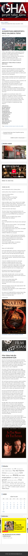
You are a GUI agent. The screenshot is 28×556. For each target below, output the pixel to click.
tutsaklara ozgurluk (15, 486)
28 (17, 508)
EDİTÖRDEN (5, 531)
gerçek (4, 480)
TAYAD (9, 486)
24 (3, 508)
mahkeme (11, 485)
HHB (15, 483)
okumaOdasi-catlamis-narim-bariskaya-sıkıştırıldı (12, 334)
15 (20, 504)
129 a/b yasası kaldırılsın (6, 468)
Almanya (4, 473)
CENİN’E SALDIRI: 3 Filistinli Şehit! (17, 137)
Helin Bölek (12, 483)
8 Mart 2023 (4, 35)
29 (20, 508)
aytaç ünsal (17, 473)
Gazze (22, 477)
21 (17, 506)
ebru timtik (22, 475)
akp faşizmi (20, 471)
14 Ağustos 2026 (6, 537)
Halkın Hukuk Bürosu (5, 483)
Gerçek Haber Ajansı (10, 480)
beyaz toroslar (16, 126)
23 (24, 506)
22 (20, 506)
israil (24, 483)
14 (17, 504)
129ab (13, 468)
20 (14, 506)
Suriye (6, 486)
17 (3, 506)
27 (14, 508)
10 (3, 504)
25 (7, 508)
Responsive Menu (25, 1)
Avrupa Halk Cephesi (10, 473)
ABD (15, 468)
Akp (14, 470)
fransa (19, 477)
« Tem (3, 511)
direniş (15, 475)
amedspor (6, 126)
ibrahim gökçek (20, 483)
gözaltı (15, 482)
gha (8, 35)
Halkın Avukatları (21, 482)
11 (7, 504)
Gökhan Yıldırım (10, 482)
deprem (7, 475)
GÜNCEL (4, 29)
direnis (11, 475)
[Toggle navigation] (2, 19)
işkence (3, 485)
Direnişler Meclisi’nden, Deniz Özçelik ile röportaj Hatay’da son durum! (13, 133)
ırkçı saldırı (21, 126)
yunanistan (22, 486)
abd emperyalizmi (20, 468)
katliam (7, 485)
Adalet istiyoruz (8, 470)
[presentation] (24, 516)
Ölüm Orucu (5, 488)
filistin (16, 477)
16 (24, 504)
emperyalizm (6, 477)
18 (7, 506)
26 (10, 508)
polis (22, 485)
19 (10, 506)
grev (17, 480)
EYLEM (13, 477)
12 (10, 504)
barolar (10, 126)
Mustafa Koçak (17, 485)
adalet (3, 470)
